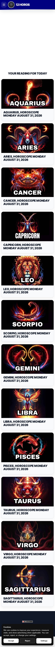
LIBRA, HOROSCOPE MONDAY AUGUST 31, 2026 (24, 423)
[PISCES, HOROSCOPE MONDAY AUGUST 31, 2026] (27, 447)
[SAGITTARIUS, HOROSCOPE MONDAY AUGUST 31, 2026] (27, 580)
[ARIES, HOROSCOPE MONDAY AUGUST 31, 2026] (27, 138)
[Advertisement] (27, 38)
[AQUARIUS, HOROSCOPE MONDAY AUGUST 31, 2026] (27, 94)
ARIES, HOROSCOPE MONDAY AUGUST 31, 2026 (24, 158)
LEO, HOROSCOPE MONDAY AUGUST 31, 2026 (23, 290)
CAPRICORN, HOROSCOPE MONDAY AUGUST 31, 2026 (22, 246)
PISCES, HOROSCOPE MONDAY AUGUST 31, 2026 (25, 467)
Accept (11, 641)
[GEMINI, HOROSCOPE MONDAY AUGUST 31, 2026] (27, 359)
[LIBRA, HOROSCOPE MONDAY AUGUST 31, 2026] (27, 403)
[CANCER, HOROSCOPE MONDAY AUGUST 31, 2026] (27, 182)
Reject (27, 641)
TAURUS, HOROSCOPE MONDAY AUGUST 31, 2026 (26, 511)
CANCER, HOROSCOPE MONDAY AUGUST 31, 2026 (26, 202)
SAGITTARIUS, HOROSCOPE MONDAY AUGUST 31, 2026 (23, 600)
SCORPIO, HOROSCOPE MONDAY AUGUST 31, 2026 (26, 335)
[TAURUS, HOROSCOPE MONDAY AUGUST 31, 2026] (27, 491)
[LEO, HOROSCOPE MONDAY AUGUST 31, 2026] (27, 270)
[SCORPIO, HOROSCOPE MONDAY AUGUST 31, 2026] (27, 315)
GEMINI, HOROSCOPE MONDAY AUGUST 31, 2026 (25, 379)
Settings (44, 641)
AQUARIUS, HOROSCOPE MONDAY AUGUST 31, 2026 (22, 114)
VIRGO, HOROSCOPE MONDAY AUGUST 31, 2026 (24, 555)
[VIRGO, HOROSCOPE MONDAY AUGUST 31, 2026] (27, 536)
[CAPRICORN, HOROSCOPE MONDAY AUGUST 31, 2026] (27, 226)
